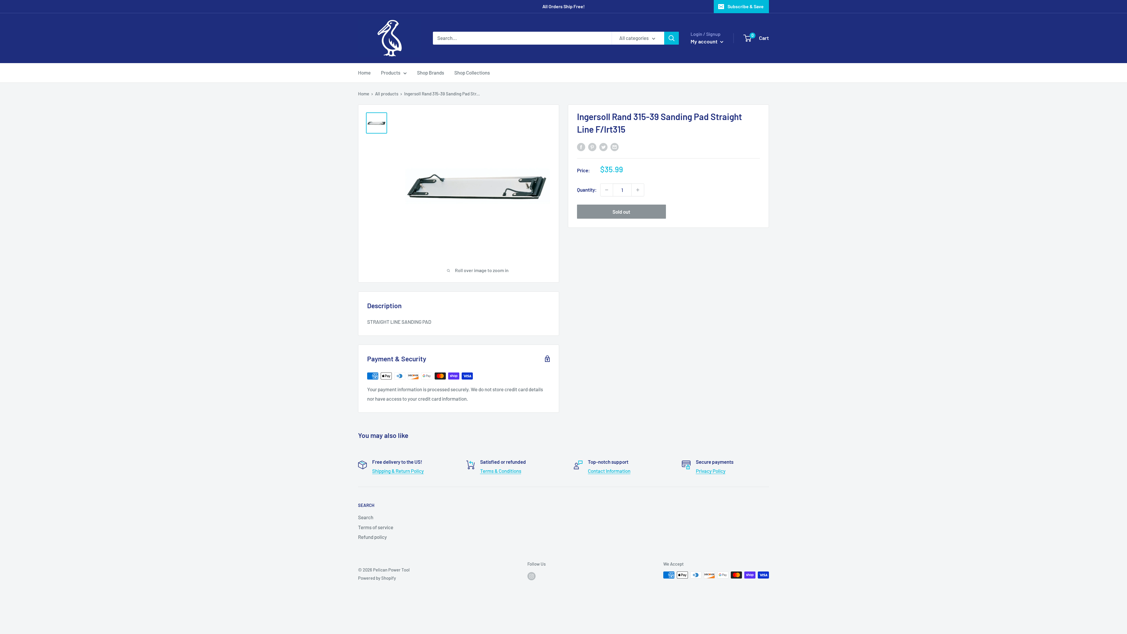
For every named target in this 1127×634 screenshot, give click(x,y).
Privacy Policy (711, 471)
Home (364, 72)
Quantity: (587, 190)
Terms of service (375, 527)
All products (386, 93)
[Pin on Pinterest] (592, 146)
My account (705, 41)
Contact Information (609, 471)
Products (390, 72)
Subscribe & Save (746, 6)
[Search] (671, 38)
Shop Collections (472, 72)
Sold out (621, 212)
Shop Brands (430, 72)
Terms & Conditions (500, 471)
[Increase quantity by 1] (638, 190)
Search (365, 517)
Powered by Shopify (377, 578)
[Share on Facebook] (581, 146)
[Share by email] (614, 146)
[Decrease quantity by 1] (606, 190)
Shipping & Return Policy (398, 471)
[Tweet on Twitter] (603, 146)
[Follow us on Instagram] (531, 575)
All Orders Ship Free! (563, 6)
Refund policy (372, 537)
